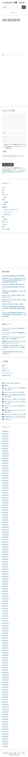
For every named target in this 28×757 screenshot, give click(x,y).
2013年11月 (5, 707)
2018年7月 (5, 584)
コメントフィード (7, 373)
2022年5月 (5, 507)
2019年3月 (5, 564)
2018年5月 (5, 589)
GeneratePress (15, 754)
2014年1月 (5, 702)
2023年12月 (5, 470)
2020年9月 (5, 534)
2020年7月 (5, 539)
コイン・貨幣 (5, 229)
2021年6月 (5, 520)
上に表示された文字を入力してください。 (13, 156)
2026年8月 (5, 431)
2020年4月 (5, 544)
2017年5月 (5, 611)
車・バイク (5, 222)
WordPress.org (6, 375)
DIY (3, 192)
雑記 (3, 217)
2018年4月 (5, 591)
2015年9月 (5, 655)
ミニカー (4, 224)
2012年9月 (5, 736)
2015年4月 (5, 667)
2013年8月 (5, 714)
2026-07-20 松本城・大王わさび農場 (12, 304)
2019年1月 (5, 569)
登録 (3, 365)
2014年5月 (5, 692)
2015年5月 (5, 665)
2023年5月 (5, 483)
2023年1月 (5, 493)
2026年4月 (5, 441)
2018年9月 (5, 579)
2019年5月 (5, 561)
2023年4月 (5, 485)
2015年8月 (5, 657)
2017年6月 (5, 608)
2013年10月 (5, 709)
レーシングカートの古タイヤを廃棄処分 (13, 328)
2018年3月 (5, 593)
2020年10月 (5, 532)
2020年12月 (5, 527)
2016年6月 (5, 638)
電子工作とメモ (7, 419)
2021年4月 (5, 522)
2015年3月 (5, 670)
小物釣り (5, 385)
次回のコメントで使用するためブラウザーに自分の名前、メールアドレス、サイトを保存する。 (15, 146)
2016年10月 (5, 628)
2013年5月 (5, 721)
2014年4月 (5, 694)
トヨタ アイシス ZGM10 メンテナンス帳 (14, 414)
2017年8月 (5, 603)
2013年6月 (5, 719)
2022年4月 (5, 510)
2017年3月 (5, 616)
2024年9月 (5, 458)
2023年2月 (5, 490)
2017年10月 (5, 598)
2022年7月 (5, 505)
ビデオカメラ (7, 214)
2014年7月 (5, 687)
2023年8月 (5, 475)
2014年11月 (5, 677)
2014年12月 (5, 675)
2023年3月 (5, 488)
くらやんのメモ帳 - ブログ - (14, 2)
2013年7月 (5, 716)
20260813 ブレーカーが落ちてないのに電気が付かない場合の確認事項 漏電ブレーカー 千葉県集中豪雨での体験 (14, 280)
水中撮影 (5, 202)
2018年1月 (5, 596)
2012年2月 (5, 739)
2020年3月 (5, 547)
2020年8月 (5, 537)
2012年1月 (5, 741)
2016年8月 (5, 633)
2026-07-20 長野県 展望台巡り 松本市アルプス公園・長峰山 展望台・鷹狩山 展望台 (13, 308)
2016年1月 (5, 645)
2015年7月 (5, 660)
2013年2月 (5, 729)
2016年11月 (5, 625)
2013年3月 (5, 726)
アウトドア (5, 194)
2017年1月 (5, 620)
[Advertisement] (14, 38)
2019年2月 (5, 566)
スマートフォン (7, 212)
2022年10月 (5, 500)
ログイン (4, 368)
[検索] (24, 7)
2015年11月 (5, 650)
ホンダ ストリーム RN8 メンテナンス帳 (14, 399)
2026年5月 (5, 438)
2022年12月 (5, 495)
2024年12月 (5, 453)
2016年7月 (5, 635)
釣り (3, 190)
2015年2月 (5, 672)
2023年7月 (5, 478)
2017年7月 (5, 606)
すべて (4, 187)
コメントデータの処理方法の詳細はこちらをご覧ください (13, 171)
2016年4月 (5, 643)
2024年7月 (5, 463)
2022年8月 (5, 502)
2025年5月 (5, 446)
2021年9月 (5, 512)
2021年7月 (5, 517)
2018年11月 (5, 574)
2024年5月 (5, 465)
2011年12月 (5, 744)
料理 (4, 204)
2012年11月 (5, 731)
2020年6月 (5, 542)
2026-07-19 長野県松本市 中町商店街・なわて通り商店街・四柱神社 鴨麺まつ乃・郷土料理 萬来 (14, 314)
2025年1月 (5, 451)
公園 (4, 197)
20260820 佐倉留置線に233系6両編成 (13, 275)
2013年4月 (5, 724)
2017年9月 (5, 601)
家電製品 (4, 207)
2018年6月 (5, 586)
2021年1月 (5, 525)
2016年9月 (5, 630)
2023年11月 (5, 473)
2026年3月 (5, 443)
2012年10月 (5, 734)
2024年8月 (5, 461)
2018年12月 (5, 571)
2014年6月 (5, 689)
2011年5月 (5, 746)
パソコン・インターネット (10, 209)
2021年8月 (5, 515)
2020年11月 (5, 529)
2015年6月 (5, 662)
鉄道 (3, 226)
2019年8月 (5, 554)
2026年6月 (5, 436)
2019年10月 (5, 552)
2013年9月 (5, 712)
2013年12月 (5, 704)
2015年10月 (5, 652)
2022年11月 (5, 497)
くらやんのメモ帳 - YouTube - (11, 383)
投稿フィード (5, 370)
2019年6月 (5, 559)
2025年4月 (5, 448)
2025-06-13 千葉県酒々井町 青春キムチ (13, 284)
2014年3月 (5, 697)
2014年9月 (5, 682)
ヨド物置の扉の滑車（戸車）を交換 (12, 351)
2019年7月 (5, 557)
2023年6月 (5, 480)
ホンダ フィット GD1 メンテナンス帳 (13, 392)
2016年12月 (5, 623)
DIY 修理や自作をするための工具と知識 (14, 417)
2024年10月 (5, 456)
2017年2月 (5, 618)
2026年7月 (5, 433)
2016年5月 (5, 640)
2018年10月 (5, 576)
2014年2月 (5, 699)
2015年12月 (5, 648)
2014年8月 (5, 684)
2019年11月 (5, 549)
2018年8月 (5, 581)
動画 (3, 199)
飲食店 (5, 219)
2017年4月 (5, 613)
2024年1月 (5, 468)
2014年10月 (5, 680)
